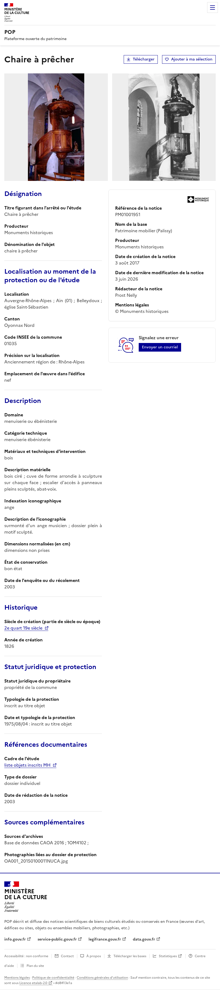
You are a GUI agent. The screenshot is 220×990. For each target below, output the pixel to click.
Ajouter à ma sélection (191, 59)
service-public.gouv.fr (57, 939)
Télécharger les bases (129, 956)
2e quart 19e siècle (23, 628)
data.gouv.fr (144, 939)
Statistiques (168, 956)
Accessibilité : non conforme (26, 956)
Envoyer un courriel (160, 347)
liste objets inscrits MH (27, 765)
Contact (67, 956)
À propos (93, 956)
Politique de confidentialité (53, 977)
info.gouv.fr (15, 939)
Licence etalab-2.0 (33, 983)
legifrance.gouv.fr (105, 939)
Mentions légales (17, 977)
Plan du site (35, 965)
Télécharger (144, 59)
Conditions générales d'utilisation (102, 977)
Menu (212, 7)
